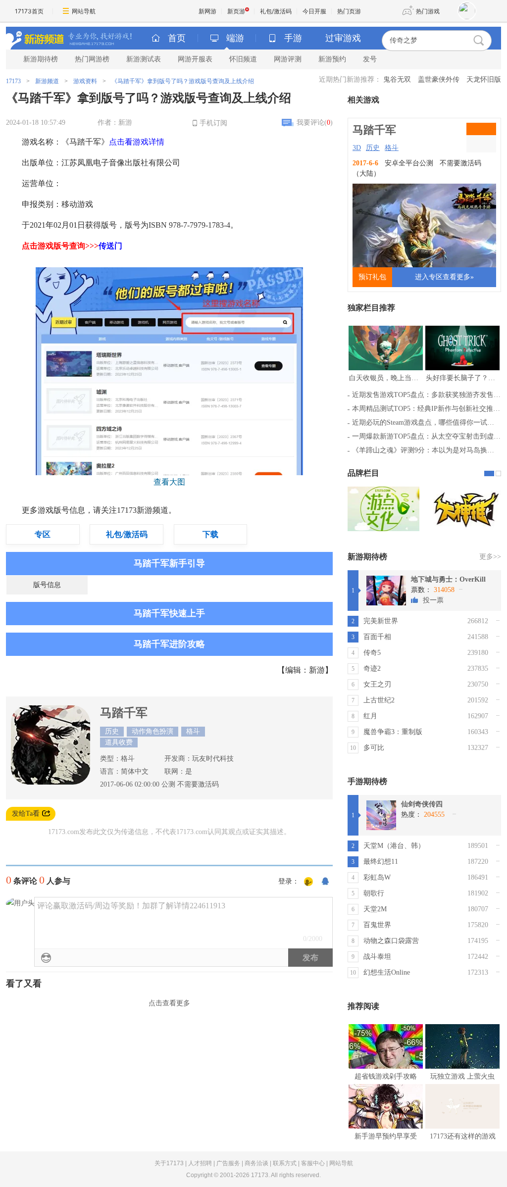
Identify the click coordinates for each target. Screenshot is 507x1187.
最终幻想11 (380, 861)
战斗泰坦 (377, 956)
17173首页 (29, 11)
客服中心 (313, 1163)
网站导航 (84, 11)
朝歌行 (373, 893)
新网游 (207, 11)
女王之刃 (377, 684)
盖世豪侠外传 (438, 79)
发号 (370, 59)
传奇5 (372, 652)
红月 (370, 716)
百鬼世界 (377, 925)
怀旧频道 (243, 59)
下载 (210, 534)
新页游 (236, 11)
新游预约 (332, 59)
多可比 (373, 747)
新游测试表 (143, 59)
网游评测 (288, 59)
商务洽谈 (256, 1163)
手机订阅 (213, 123)
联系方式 (285, 1163)
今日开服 (314, 11)
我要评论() (315, 122)
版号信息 (47, 585)
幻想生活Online (386, 972)
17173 (13, 81)
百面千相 (377, 637)
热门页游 (349, 11)
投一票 (433, 600)
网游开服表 (195, 59)
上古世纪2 (379, 700)
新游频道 (47, 81)
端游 (235, 38)
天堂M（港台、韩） (394, 845)
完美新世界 (380, 621)
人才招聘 (200, 1163)
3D (357, 147)
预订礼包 (372, 277)
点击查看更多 (169, 1003)
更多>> (490, 556)
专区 (43, 534)
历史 (373, 147)
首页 (177, 38)
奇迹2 (372, 668)
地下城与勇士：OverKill (448, 579)
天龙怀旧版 (483, 79)
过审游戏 (343, 38)
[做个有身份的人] (308, 882)
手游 (293, 38)
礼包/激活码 (276, 11)
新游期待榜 (40, 59)
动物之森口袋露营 (391, 940)
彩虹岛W (377, 877)
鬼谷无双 (397, 79)
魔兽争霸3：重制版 (392, 732)
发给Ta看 (26, 813)
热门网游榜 (92, 59)
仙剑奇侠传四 (422, 804)
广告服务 (228, 1163)
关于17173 (169, 1163)
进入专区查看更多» (444, 277)
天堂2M (375, 909)
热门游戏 (428, 11)
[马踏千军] (50, 782)
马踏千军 (124, 712)
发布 (310, 957)
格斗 (392, 147)
